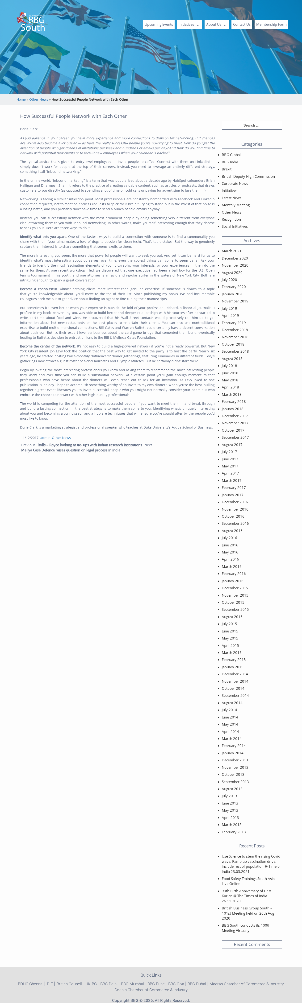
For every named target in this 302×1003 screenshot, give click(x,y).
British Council (69, 984)
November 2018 (235, 336)
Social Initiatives (235, 226)
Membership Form (271, 24)
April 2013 (230, 817)
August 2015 (232, 616)
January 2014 (232, 753)
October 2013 (233, 774)
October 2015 (233, 602)
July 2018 (229, 365)
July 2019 (229, 308)
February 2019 (234, 322)
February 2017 (234, 487)
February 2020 (234, 286)
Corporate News (235, 183)
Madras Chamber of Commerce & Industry (247, 984)
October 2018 (233, 344)
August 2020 (232, 272)
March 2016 (232, 566)
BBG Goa (176, 984)
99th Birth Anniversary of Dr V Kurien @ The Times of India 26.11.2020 (246, 895)
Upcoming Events (159, 24)
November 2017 (235, 423)
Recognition (231, 219)
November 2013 (235, 767)
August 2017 (232, 444)
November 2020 (235, 265)
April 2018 (230, 387)
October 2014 (233, 688)
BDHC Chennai (30, 984)
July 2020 (229, 279)
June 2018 (230, 373)
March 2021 (232, 250)
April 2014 (230, 731)
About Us (213, 24)
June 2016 (230, 545)
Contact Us (242, 24)
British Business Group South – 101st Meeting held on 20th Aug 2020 (248, 913)
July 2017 (229, 451)
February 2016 (234, 573)
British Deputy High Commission (248, 176)
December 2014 (235, 674)
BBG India (230, 162)
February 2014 (234, 745)
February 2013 (234, 832)
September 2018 (235, 351)
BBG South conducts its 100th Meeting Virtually (246, 928)
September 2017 (235, 437)
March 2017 (232, 480)
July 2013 (229, 795)
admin (45, 437)
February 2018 (234, 401)
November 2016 (235, 509)
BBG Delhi (108, 984)
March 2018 (232, 394)
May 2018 (230, 380)
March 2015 (232, 652)
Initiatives (186, 24)
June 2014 (230, 717)
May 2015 (230, 638)
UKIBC (91, 984)
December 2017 (235, 415)
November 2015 (235, 595)
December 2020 (235, 258)
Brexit (226, 169)
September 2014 (235, 695)
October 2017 (233, 430)
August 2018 (232, 358)
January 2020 (232, 294)
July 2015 (229, 623)
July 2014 (229, 709)
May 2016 (230, 552)
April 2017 (230, 473)
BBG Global (231, 154)
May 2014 (230, 724)
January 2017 (232, 494)
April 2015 (230, 645)
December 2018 (235, 329)
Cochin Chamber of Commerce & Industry (151, 989)
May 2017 (230, 466)
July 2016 (229, 537)
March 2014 (232, 738)
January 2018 (232, 408)
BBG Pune (156, 984)
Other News (38, 99)
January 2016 (232, 580)
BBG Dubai (197, 984)
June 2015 (230, 631)
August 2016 (232, 530)
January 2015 (232, 667)
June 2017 (230, 459)
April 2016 (230, 559)
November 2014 (235, 681)
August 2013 (232, 788)
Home (21, 99)
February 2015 (234, 659)
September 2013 (235, 781)
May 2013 (230, 810)
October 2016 (233, 516)
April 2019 (230, 315)
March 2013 (232, 824)
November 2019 (235, 301)
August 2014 (232, 702)
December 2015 (235, 588)
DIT (50, 984)
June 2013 (230, 803)
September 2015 (235, 609)
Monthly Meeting (236, 204)
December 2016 (235, 501)
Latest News (231, 197)
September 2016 (235, 523)
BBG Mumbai (132, 984)
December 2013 (235, 760)
